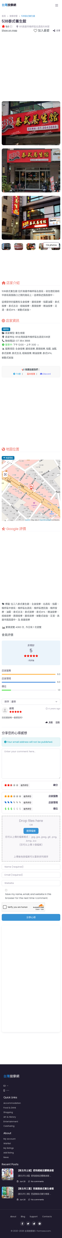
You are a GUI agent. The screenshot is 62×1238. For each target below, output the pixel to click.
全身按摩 (36, 604)
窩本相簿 (30, 373)
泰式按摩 (29, 612)
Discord (47, 373)
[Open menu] (56, 5)
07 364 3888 (23, 340)
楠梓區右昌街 (25, 608)
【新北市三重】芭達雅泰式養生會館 (35, 1188)
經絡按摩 (6, 615)
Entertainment (10, 1121)
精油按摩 (52, 612)
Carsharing (8, 1126)
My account (9, 1138)
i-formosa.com (43, 1230)
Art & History (9, 1116)
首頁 (4, 16)
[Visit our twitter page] (28, 1223)
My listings (8, 1148)
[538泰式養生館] (31, 486)
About (13, 1216)
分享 (58, 30)
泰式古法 (17, 612)
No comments (37, 1181)
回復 (58, 722)
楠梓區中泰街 (9, 608)
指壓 (54, 604)
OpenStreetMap (45, 520)
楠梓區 (6, 329)
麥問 (11, 708)
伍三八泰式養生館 (20, 604)
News (6, 1157)
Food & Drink (9, 1107)
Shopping (8, 1112)
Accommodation (12, 1103)
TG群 (18, 373)
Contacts (47, 1216)
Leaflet (27, 520)
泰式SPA (40, 612)
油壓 (8, 612)
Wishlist (7, 1143)
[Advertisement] (31, 65)
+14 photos (51, 245)
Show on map (9, 30)
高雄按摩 (25, 619)
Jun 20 (23, 1199)
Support (34, 1216)
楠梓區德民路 (41, 608)
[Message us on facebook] (39, 1223)
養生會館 (20, 333)
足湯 (52, 615)
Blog (23, 1216)
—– (7, 1090)
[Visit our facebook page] (22, 1223)
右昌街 (46, 604)
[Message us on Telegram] (34, 1223)
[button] (31, 345)
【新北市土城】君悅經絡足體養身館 (35, 1170)
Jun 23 (22, 1181)
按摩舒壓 (14, 16)
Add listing (8, 1152)
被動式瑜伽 (42, 615)
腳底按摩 (29, 615)
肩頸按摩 (17, 615)
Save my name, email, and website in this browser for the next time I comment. (28, 896)
